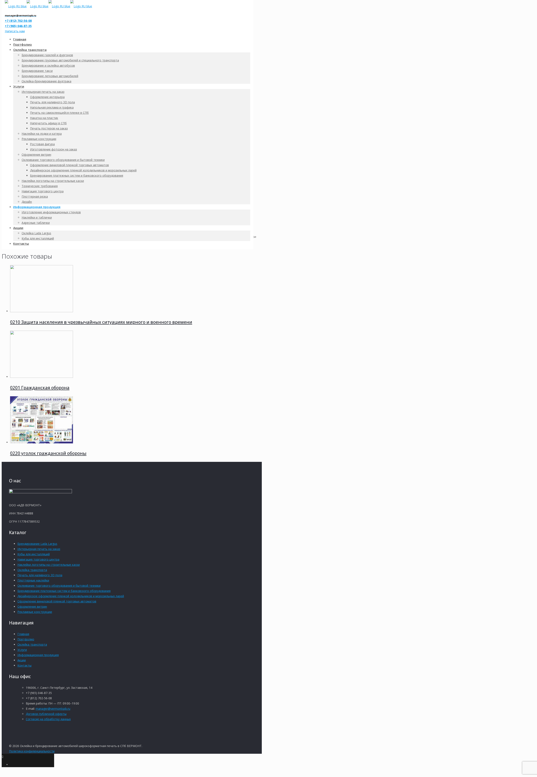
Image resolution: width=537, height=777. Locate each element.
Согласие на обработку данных (48, 719)
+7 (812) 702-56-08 (18, 21)
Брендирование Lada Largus (37, 544)
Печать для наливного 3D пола (39, 575)
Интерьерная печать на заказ (38, 549)
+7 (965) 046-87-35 (18, 26)
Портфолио (25, 639)
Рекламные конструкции (34, 612)
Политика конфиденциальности (32, 751)
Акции (21, 660)
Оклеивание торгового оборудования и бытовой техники (58, 586)
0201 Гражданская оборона (39, 388)
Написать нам (15, 31)
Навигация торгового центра (38, 559)
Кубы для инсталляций (33, 554)
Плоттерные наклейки (33, 580)
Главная (23, 634)
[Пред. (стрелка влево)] (7, 388)
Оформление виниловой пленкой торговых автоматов (56, 601)
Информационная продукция (38, 655)
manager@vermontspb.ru (53, 709)
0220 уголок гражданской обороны (48, 453)
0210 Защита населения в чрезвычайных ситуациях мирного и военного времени (101, 322)
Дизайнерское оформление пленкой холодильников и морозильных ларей (70, 596)
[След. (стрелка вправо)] (529, 388)
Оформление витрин (32, 607)
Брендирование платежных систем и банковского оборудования (64, 591)
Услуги (22, 650)
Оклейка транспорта (32, 570)
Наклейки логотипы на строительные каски (48, 565)
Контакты (24, 665)
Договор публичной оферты (46, 714)
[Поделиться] (523, 4)
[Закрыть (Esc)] (532, 4)
